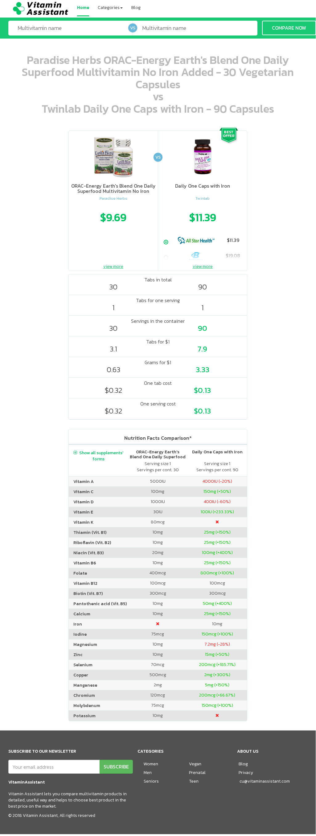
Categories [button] (109, 7)
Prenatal (197, 772)
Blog (136, 7)
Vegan (195, 764)
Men (148, 772)
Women (151, 764)
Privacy (246, 772)
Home (83, 7)
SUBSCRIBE (116, 766)
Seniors (151, 781)
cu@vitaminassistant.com (265, 781)
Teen (194, 781)
